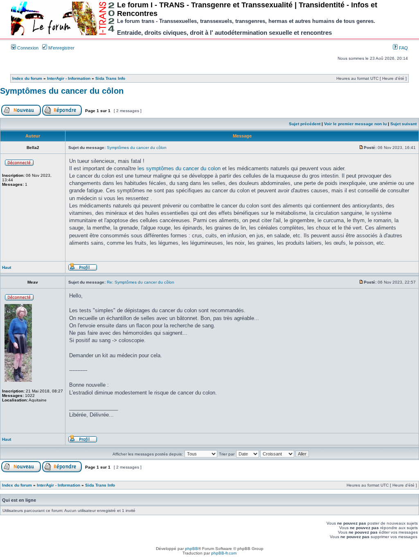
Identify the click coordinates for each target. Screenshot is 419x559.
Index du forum (27, 78)
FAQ (403, 47)
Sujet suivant (403, 124)
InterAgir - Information (68, 78)
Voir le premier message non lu (355, 124)
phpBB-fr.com (224, 553)
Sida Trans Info (110, 78)
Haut (6, 267)
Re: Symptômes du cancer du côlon (140, 282)
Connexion (27, 47)
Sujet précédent (304, 124)
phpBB (191, 548)
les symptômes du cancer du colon (179, 168)
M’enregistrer (60, 47)
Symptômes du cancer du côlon (62, 90)
